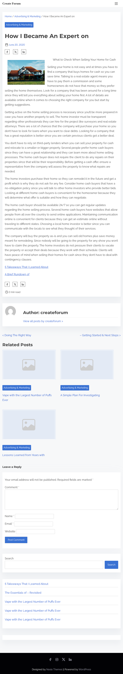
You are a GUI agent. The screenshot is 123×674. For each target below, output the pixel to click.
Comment (12, 487)
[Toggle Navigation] (116, 3)
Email (9, 523)
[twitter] (15, 51)
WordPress (85, 669)
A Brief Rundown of (17, 274)
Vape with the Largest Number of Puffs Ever (32, 601)
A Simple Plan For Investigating (80, 395)
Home (8, 16)
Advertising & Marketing (27, 16)
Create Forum (11, 3)
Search (9, 558)
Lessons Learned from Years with (23, 455)
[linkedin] (70, 660)
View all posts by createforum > (43, 321)
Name (9, 516)
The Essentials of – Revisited (23, 592)
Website (10, 531)
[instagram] (56, 660)
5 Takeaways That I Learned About (26, 267)
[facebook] (7, 51)
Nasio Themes (54, 669)
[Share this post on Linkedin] (23, 51)
